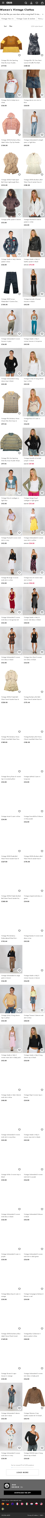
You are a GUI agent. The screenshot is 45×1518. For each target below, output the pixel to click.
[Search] (26, 2)
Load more (23, 1472)
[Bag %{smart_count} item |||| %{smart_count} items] (42, 2)
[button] (3, 1504)
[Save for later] (19, 55)
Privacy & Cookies (33, 1515)
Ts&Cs (41, 1515)
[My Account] (31, 2)
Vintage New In (7, 19)
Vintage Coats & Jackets (25, 19)
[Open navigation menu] (3, 2)
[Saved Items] (37, 2)
